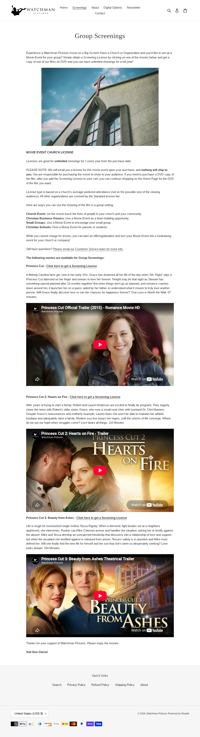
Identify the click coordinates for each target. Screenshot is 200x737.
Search (56, 684)
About (144, 684)
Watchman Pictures (157, 713)
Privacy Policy (76, 684)
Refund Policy (100, 684)
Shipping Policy (125, 684)
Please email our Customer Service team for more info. (88, 249)
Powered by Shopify (178, 713)
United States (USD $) (28, 713)
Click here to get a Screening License (71, 266)
